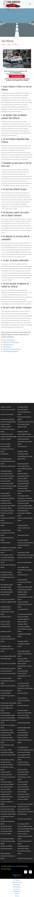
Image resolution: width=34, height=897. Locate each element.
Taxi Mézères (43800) (5, 508)
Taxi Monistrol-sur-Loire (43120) (25, 436)
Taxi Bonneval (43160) (22, 481)
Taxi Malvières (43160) (23, 846)
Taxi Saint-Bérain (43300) (23, 718)
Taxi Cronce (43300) (5, 789)
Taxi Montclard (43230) (23, 789)
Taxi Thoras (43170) (22, 834)
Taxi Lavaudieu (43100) (6, 848)
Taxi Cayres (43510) (22, 769)
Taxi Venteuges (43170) (23, 466)
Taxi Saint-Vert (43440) (23, 503)
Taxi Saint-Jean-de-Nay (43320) (25, 543)
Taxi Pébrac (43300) (22, 451)
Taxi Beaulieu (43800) (22, 454)
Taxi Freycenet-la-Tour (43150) (25, 804)
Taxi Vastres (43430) (22, 710)
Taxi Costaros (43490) (5, 750)
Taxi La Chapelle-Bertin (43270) (8, 656)
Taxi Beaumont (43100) (23, 439)
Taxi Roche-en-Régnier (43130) (8, 602)
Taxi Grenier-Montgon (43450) (7, 422)
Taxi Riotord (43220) (5, 626)
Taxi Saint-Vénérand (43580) (24, 614)
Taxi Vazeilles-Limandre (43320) (25, 422)
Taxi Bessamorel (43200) (23, 765)
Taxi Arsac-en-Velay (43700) (24, 713)
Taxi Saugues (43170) (5, 617)
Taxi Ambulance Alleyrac (10, 351)
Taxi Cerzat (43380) (22, 784)
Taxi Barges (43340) (22, 624)
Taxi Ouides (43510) (5, 772)
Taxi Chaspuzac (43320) (6, 737)
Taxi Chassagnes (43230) (23, 755)
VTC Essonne (16, 884)
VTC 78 (17, 896)
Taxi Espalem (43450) (22, 747)
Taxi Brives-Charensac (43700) (8, 806)
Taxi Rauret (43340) (5, 853)
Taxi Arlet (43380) (21, 792)
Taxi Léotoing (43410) (22, 464)
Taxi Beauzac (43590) (22, 486)
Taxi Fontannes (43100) (23, 424)
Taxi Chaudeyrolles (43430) (7, 557)
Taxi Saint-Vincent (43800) (6, 752)
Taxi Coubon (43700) (22, 693)
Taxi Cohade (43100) (22, 774)
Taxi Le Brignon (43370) (6, 473)
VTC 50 (17, 894)
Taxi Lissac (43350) (5, 624)
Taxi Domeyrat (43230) (23, 705)
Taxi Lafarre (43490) (5, 636)
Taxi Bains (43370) (21, 594)
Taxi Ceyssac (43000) (22, 617)
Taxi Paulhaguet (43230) (23, 797)
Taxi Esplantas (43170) (6, 792)
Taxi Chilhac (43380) (5, 607)
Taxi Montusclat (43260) (23, 831)
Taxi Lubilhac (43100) (22, 575)
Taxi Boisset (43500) (5, 439)
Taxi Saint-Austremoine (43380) (25, 555)
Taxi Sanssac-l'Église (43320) (24, 506)
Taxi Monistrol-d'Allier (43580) (7, 466)
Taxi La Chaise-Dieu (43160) (7, 809)
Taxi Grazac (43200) (5, 481)
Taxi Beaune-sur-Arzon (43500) (25, 811)
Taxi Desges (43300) (22, 407)
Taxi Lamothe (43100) (22, 787)
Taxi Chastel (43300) (22, 732)
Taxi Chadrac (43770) (5, 735)
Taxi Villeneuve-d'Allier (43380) (8, 814)
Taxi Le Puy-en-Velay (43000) (7, 718)
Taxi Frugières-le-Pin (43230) (24, 498)
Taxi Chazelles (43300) (6, 782)
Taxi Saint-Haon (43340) (6, 831)
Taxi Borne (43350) (22, 427)
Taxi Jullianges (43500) (23, 824)
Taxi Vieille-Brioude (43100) (7, 419)
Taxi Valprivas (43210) (5, 503)
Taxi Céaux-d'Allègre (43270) (24, 826)
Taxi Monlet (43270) (5, 794)
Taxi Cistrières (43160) (6, 572)
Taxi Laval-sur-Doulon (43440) (7, 755)
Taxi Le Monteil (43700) (6, 691)
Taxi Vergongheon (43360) (7, 839)
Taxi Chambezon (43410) (6, 575)
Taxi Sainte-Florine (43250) (7, 476)
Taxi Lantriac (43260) (22, 540)
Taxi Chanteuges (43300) (6, 705)
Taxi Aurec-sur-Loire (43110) (7, 599)
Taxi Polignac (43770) (5, 459)
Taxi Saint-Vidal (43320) (6, 774)
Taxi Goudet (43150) (5, 496)
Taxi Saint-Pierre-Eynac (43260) (8, 486)
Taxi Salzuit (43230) (22, 698)
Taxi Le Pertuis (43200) (23, 715)
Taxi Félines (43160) (5, 762)
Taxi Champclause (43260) (7, 510)
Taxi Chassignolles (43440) (24, 434)
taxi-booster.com (10, 866)
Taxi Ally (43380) (4, 454)
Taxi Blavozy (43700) (5, 407)
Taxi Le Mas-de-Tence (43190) (7, 673)
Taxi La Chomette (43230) (23, 752)
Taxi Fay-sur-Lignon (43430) (24, 562)
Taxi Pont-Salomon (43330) (7, 760)
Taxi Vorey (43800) (5, 493)
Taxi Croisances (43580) (23, 626)
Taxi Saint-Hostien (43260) (7, 732)
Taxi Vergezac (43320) (23, 535)
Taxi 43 (8, 44)
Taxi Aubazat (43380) (22, 762)
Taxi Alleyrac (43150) (5, 631)
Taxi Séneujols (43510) (23, 772)
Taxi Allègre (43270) (5, 501)
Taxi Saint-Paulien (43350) (6, 483)
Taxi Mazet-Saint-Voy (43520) (7, 668)
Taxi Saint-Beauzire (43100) (24, 589)
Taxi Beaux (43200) (5, 594)
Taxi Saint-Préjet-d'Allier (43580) (8, 436)
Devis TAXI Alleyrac (9, 340)
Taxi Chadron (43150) (22, 525)
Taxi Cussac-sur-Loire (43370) (24, 557)
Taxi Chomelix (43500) (5, 471)
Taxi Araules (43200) (5, 609)
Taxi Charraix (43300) (5, 658)
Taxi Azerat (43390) (5, 444)
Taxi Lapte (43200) (22, 673)
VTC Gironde (17, 880)
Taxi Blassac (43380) (22, 432)
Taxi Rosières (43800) (5, 834)
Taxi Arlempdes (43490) (6, 592)
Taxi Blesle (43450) (5, 799)
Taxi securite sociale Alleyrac (12, 349)
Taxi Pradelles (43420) (23, 848)
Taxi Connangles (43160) (23, 809)
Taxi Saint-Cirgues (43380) (7, 784)
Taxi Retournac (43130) (23, 806)
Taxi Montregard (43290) (23, 723)
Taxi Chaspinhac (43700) (6, 584)
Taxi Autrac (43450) (22, 478)
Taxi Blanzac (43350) (5, 427)
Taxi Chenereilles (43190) (23, 728)
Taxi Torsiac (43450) (5, 446)
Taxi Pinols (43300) (5, 621)
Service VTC (17, 889)
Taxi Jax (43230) (21, 730)
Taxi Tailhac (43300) (22, 592)
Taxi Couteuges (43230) (6, 478)
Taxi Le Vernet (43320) (6, 826)
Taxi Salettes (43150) (22, 782)
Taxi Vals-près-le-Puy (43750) (7, 811)
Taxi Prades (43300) (5, 543)
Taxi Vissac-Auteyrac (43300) (7, 409)
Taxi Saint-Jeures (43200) (6, 414)
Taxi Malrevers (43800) (6, 846)
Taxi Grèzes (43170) (22, 737)
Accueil (3, 44)
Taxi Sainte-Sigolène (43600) (7, 715)
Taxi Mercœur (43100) (5, 829)
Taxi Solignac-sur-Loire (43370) (8, 547)
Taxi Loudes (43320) (22, 409)
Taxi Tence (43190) (5, 424)
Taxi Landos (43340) (22, 488)
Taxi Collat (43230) (22, 814)
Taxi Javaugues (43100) (23, 686)
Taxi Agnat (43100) (5, 713)
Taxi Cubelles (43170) (22, 609)
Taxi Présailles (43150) (23, 567)
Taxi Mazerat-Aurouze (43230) (25, 858)
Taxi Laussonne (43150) (23, 476)
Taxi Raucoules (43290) (23, 552)
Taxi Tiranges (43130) (22, 510)
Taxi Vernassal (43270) (6, 671)
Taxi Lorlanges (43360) (23, 496)
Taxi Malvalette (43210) (6, 797)
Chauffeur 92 (17, 891)
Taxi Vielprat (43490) (22, 671)
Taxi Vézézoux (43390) (23, 683)
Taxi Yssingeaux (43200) (23, 794)
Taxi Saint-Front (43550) (6, 488)
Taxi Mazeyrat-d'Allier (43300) (24, 587)
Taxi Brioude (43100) (22, 473)
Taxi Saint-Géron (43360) (6, 765)
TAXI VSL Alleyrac (8, 345)
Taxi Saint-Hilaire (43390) (23, 651)
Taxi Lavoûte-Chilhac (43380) (7, 506)
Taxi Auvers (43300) (22, 658)
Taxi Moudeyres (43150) (6, 434)
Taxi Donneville (17, 887)
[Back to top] (28, 891)
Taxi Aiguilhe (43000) (22, 641)
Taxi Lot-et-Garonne (17, 882)
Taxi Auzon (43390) (22, 580)
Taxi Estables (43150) (22, 735)
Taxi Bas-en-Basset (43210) (7, 498)
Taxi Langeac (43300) (5, 587)
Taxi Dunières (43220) (5, 678)
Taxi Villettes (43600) (5, 646)
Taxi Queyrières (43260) (6, 730)
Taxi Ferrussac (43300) (6, 589)
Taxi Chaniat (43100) (5, 693)
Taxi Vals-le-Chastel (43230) (24, 819)
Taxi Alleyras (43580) (22, 799)
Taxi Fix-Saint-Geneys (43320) (7, 686)
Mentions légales (6, 869)
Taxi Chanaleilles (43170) (6, 555)
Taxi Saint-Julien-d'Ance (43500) (25, 501)
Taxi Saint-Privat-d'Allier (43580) (25, 829)
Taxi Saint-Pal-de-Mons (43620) (25, 508)
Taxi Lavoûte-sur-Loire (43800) (8, 663)
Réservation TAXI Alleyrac (11, 342)
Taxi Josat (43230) (22, 446)
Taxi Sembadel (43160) (23, 483)
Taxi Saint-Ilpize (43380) (6, 787)
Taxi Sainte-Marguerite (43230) (25, 750)
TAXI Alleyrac (7, 347)
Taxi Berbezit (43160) (22, 602)
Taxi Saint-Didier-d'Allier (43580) (8, 703)
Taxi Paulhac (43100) (5, 530)
